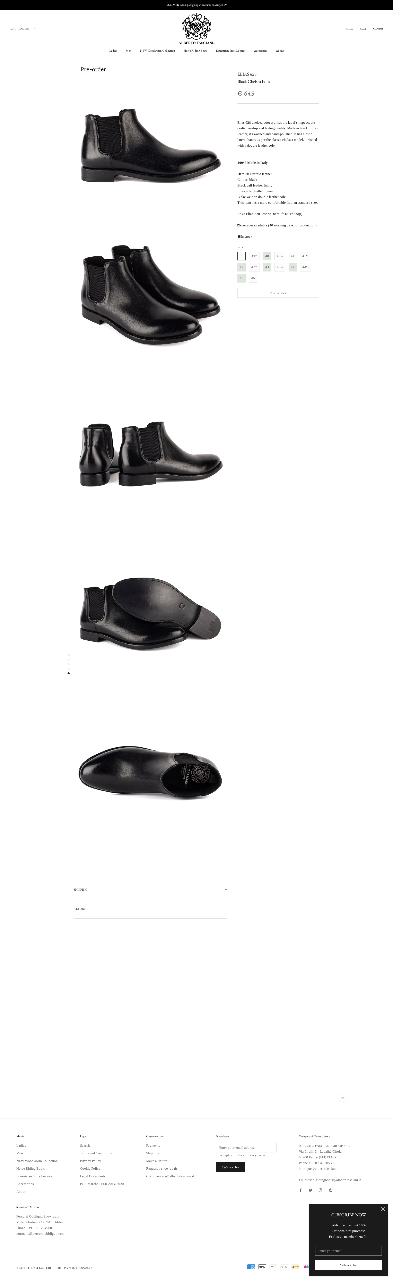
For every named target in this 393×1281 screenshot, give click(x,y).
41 (293, 256)
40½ (280, 256)
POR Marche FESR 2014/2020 (102, 1184)
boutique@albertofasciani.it (319, 1169)
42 (241, 267)
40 (267, 256)
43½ (280, 267)
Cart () (378, 29)
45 (241, 278)
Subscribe (348, 1265)
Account (350, 29)
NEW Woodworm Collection (157, 50)
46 (253, 278)
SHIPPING (81, 889)
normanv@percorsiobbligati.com (40, 1234)
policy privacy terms (250, 1155)
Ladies (113, 50)
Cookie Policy (90, 1168)
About (280, 50)
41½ (305, 256)
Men (128, 50)
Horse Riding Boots (195, 50)
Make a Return (156, 1161)
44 (293, 267)
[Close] (383, 1209)
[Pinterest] (330, 1190)
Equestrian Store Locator (230, 50)
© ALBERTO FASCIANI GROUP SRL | (40, 1268)
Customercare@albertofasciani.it (170, 1176)
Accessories (260, 50)
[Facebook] (300, 1190)
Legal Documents (92, 1176)
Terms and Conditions (96, 1153)
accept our (242, 1155)
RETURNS (81, 909)
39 (241, 256)
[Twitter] (310, 1190)
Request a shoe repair (161, 1168)
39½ (254, 256)
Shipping (152, 1153)
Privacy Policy (90, 1161)
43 (267, 267)
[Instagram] (320, 1190)
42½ (254, 267)
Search (363, 29)
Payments (153, 1146)
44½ (305, 267)
